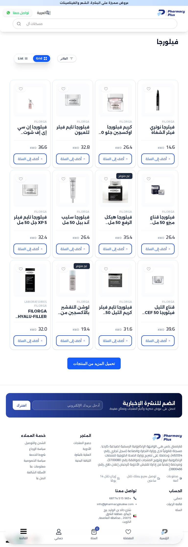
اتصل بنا (41, 518)
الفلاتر (64, 58)
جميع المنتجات (82, 483)
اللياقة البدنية (83, 500)
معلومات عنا (38, 506)
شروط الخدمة (37, 494)
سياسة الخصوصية (35, 500)
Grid (39, 58)
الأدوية (87, 488)
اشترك (21, 444)
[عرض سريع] (159, 113)
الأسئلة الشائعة (36, 512)
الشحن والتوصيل (35, 483)
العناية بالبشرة (82, 494)
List (20, 58)
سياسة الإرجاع (37, 488)
